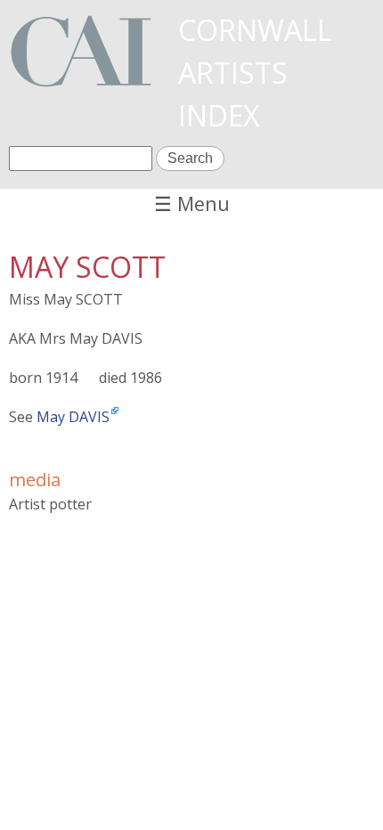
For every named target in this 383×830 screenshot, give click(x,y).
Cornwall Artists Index (255, 72)
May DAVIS (73, 417)
